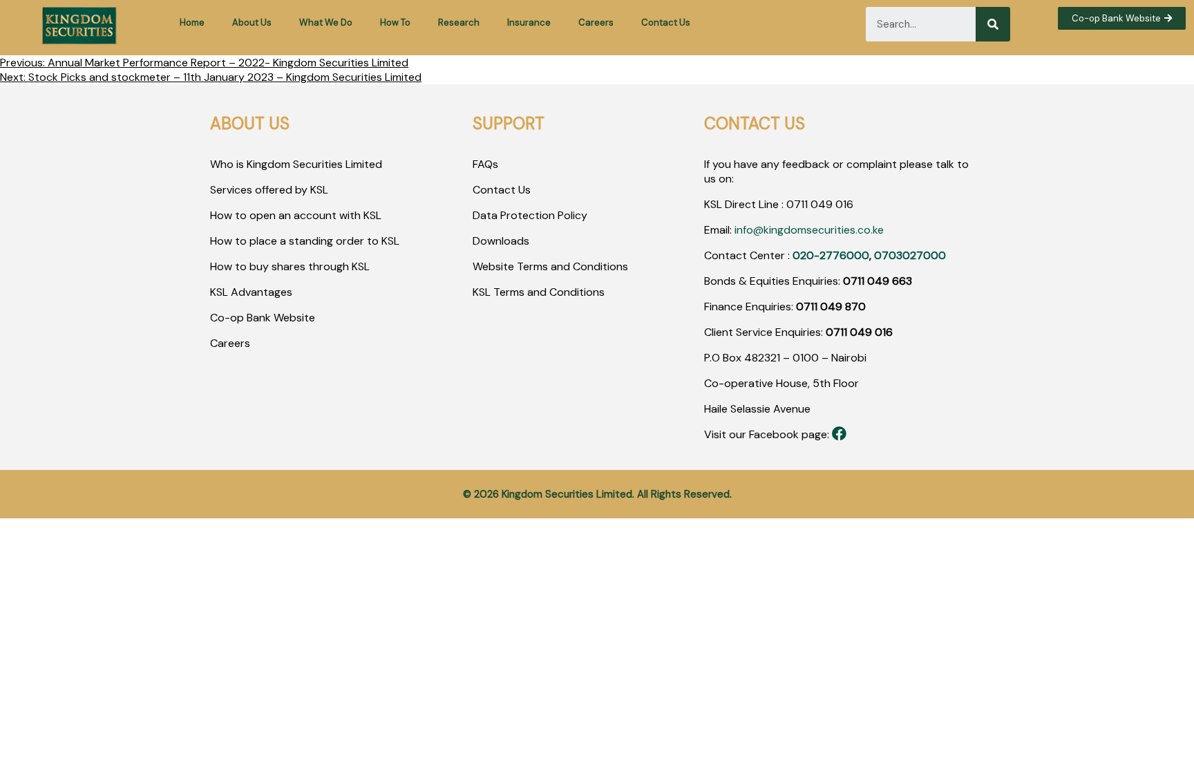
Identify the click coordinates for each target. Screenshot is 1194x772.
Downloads (501, 241)
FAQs (485, 164)
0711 (797, 204)
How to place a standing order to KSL (304, 241)
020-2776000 (831, 255)
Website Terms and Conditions (550, 266)
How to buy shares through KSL (290, 266)
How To (395, 22)
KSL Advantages (251, 292)
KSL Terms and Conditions (539, 292)
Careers (596, 22)
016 (843, 204)
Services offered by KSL (269, 189)
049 (820, 204)
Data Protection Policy (530, 215)
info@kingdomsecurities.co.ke (809, 230)
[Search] (993, 24)
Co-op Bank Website (262, 317)
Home (192, 22)
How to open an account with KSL (295, 215)
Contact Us (665, 22)
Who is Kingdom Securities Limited (296, 164)
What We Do (325, 22)
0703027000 (910, 255)
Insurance (529, 22)
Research (459, 22)
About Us (252, 22)
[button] (1122, 18)
